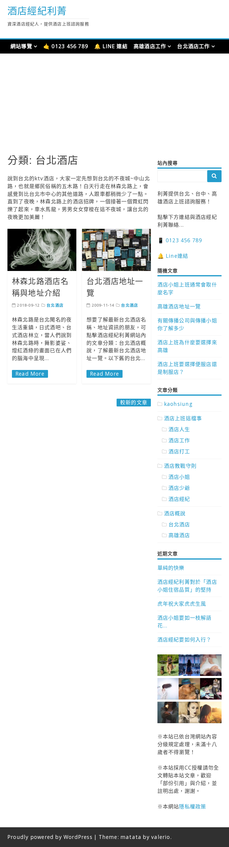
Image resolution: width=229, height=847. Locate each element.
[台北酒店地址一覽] (116, 250)
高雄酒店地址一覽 (179, 306)
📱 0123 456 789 (179, 240)
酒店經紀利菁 (37, 10)
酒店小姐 (179, 476)
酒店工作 (179, 440)
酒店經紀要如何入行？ (184, 639)
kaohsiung (178, 403)
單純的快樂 (171, 567)
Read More (30, 373)
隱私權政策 (192, 806)
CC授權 (194, 767)
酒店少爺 (179, 488)
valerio (160, 837)
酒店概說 (175, 513)
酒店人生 (179, 429)
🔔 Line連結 (172, 255)
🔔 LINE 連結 (111, 46)
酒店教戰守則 (180, 465)
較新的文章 (133, 402)
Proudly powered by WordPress (49, 837)
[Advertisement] (114, 107)
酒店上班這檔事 (183, 418)
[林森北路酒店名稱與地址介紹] (41, 250)
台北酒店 (55, 305)
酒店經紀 (179, 499)
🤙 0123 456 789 (65, 46)
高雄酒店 (179, 535)
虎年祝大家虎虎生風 (181, 603)
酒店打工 (179, 451)
